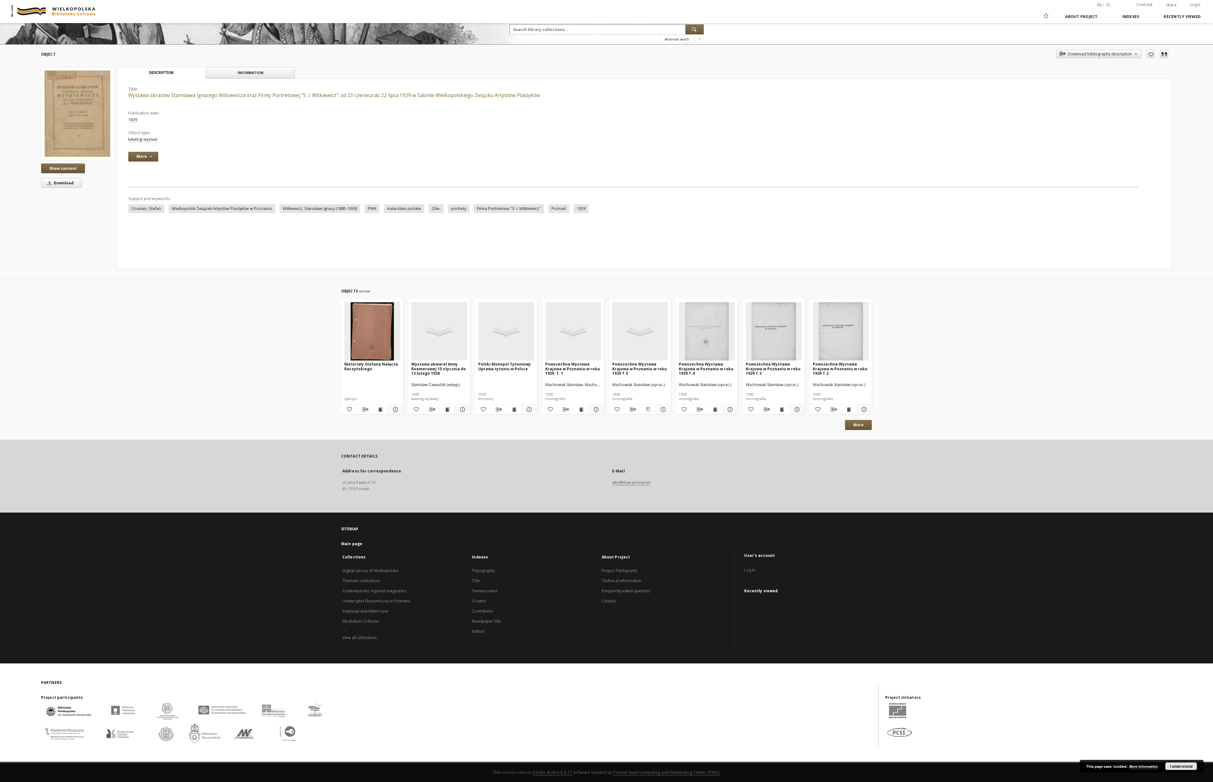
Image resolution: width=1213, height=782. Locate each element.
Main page (351, 543)
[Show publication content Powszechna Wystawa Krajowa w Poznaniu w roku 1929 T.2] (848, 409)
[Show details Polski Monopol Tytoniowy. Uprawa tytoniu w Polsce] (528, 409)
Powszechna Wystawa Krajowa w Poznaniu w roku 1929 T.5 (639, 368)
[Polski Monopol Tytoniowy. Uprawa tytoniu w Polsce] (506, 331)
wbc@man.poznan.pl (631, 482)
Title (476, 580)
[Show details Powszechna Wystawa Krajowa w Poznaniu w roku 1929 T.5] (662, 409)
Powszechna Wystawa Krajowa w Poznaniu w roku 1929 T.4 (706, 368)
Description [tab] (161, 73)
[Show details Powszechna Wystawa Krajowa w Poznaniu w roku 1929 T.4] (729, 409)
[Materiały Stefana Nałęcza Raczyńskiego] (372, 331)
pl (1109, 5)
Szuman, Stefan (146, 208)
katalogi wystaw (142, 139)
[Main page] (1046, 16)
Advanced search (677, 39)
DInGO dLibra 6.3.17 (552, 772)
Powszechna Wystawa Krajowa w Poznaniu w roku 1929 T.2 (840, 368)
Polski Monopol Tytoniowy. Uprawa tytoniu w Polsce (505, 366)
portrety (458, 208)
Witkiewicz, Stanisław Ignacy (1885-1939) (320, 208)
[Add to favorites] (1150, 54)
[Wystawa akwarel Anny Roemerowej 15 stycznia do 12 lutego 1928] (439, 331)
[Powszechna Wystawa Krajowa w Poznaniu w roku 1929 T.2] (840, 331)
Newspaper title (486, 621)
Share (1171, 5)
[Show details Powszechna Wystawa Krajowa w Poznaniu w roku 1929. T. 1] (595, 409)
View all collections (359, 637)
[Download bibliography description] (364, 409)
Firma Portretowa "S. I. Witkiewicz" (509, 208)
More (858, 425)
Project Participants (619, 570)
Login (1195, 4)
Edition (478, 631)
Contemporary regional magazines (374, 591)
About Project (1081, 16)
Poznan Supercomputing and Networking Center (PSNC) (666, 772)
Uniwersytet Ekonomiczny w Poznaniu (376, 601)
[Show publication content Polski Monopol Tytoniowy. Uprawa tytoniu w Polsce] (514, 409)
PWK (372, 208)
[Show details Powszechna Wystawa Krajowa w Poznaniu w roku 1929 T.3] (796, 409)
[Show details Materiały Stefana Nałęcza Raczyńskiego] (394, 409)
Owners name (484, 591)
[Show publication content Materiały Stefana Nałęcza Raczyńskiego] (380, 409)
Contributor (482, 611)
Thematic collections (361, 580)
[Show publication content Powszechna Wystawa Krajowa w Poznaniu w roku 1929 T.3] (781, 409)
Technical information (622, 580)
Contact (609, 601)
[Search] (694, 29)
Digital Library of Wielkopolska (370, 570)
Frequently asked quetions (626, 591)
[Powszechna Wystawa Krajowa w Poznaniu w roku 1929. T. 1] (573, 331)
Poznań (559, 208)
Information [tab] (250, 72)
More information (1143, 766)
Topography (483, 570)
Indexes (1130, 16)
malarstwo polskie (404, 208)
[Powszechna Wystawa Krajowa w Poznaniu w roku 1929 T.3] (773, 331)
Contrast (1145, 4)
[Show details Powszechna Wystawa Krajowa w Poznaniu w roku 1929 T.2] (863, 409)
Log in (749, 570)
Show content (63, 168)
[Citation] (1164, 54)
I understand (1181, 766)
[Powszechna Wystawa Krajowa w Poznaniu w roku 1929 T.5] (640, 331)
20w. (436, 208)
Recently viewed (1182, 16)
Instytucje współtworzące (365, 611)
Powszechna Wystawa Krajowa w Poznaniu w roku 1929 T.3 (773, 368)
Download (63, 183)
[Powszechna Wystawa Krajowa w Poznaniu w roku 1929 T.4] (706, 331)
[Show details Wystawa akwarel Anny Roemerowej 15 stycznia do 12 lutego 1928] (461, 409)
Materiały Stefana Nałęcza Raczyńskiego (371, 366)
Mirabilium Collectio (360, 621)
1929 (132, 119)
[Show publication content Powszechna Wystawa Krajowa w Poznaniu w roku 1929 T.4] (714, 409)
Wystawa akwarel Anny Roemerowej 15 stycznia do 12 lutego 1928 (438, 368)
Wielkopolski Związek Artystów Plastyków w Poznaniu (222, 208)
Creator (479, 601)
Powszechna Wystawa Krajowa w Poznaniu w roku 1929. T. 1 (572, 368)
